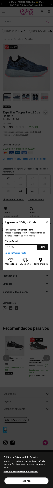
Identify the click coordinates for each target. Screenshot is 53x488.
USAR (43, 247)
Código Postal (11, 241)
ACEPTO (26, 481)
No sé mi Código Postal (16, 253)
